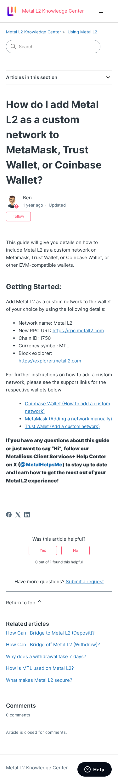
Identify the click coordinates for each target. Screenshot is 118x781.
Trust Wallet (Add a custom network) (62, 426)
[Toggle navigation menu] (101, 11)
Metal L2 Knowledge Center (33, 31)
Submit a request (85, 581)
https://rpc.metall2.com (78, 330)
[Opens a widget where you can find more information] (94, 770)
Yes (43, 550)
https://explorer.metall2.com (50, 361)
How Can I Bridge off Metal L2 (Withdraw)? (53, 644)
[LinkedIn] (27, 514)
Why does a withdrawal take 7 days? (46, 656)
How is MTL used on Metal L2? (40, 668)
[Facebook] (9, 514)
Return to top (21, 603)
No (75, 550)
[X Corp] (18, 514)
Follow (18, 216)
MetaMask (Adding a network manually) (68, 419)
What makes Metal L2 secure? (39, 680)
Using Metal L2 (82, 31)
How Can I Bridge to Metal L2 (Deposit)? (50, 633)
